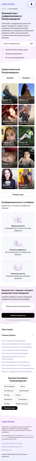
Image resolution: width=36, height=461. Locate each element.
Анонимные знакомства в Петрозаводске (17, 347)
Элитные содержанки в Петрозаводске (16, 344)
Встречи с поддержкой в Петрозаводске (17, 371)
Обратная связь (7, 450)
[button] (9, 386)
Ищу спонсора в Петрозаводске (14, 341)
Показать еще (18, 194)
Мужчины (26, 78)
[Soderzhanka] (8, 4)
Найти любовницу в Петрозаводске (15, 350)
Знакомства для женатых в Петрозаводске (18, 368)
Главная (4, 9)
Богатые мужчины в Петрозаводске (15, 353)
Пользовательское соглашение (12, 443)
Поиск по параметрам (11, 44)
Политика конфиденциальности (12, 447)
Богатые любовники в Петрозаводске (16, 362)
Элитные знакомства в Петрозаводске (16, 365)
